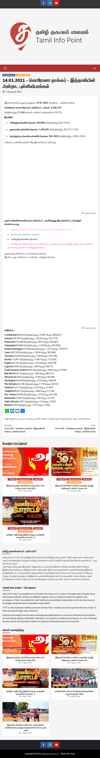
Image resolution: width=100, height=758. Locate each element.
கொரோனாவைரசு (8, 75)
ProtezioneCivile (65, 419)
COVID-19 (45, 419)
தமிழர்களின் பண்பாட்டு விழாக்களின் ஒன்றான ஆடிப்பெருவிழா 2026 (74, 692)
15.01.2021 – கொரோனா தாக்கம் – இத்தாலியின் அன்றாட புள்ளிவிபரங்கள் (75, 428)
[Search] (94, 68)
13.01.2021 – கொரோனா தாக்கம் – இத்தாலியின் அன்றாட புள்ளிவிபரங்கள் (24, 428)
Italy (56, 419)
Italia (52, 419)
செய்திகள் (12, 479)
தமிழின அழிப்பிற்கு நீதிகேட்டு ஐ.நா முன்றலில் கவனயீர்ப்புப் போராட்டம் (26, 536)
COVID (37, 419)
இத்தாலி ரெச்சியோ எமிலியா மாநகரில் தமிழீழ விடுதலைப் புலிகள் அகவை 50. (74, 487)
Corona (21, 419)
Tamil (75, 419)
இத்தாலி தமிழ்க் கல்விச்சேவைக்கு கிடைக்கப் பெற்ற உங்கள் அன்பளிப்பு (26, 487)
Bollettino (13, 419)
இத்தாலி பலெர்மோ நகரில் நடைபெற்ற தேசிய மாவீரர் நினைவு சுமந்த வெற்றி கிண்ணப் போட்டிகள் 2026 (26, 728)
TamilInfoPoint (84, 419)
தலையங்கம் (38, 479)
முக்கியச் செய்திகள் (23, 75)
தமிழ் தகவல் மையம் (25, 479)
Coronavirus (30, 419)
